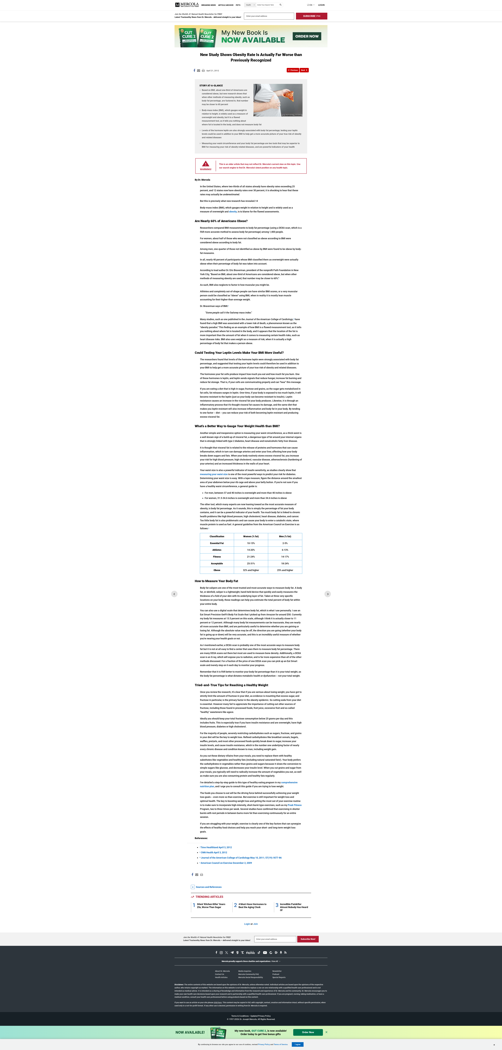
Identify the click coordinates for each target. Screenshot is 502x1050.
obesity (233, 211)
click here (218, 1002)
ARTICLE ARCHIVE (225, 5)
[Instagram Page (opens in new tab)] (221, 953)
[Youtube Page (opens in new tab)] (265, 953)
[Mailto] (196, 880)
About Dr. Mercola (222, 971)
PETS (238, 5)
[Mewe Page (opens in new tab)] (250, 953)
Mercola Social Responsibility (250, 977)
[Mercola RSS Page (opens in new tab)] (285, 953)
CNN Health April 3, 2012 (214, 852)
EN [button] (310, 5)
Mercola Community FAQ (248, 974)
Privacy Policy (264, 1044)
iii (294, 319)
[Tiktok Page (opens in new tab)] (259, 953)
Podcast (275, 974)
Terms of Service (280, 1044)
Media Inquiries (244, 971)
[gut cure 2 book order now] (251, 46)
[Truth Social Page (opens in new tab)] (242, 953)
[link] (194, 71)
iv (208, 528)
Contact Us (219, 974)
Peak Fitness (295, 805)
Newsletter (277, 971)
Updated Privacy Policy (260, 1016)
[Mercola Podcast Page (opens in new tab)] (281, 953)
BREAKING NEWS (208, 5)
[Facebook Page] (192, 880)
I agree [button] (297, 1044)
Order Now (308, 1032)
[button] (311, 16)
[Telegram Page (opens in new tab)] (232, 953)
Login (247, 924)
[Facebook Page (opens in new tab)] (216, 953)
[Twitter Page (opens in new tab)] (226, 953)
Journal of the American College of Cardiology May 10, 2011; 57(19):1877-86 (241, 857)
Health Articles (221, 977)
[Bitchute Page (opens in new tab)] (270, 953)
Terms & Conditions (240, 1016)
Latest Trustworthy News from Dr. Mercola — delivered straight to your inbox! (216, 940)
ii (228, 306)
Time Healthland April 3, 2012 (216, 847)
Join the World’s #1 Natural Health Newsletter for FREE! (198, 14)
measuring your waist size (214, 474)
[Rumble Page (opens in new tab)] (276, 953)
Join (255, 924)
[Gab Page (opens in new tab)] (237, 953)
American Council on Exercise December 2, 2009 (226, 863)
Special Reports (279, 977)
